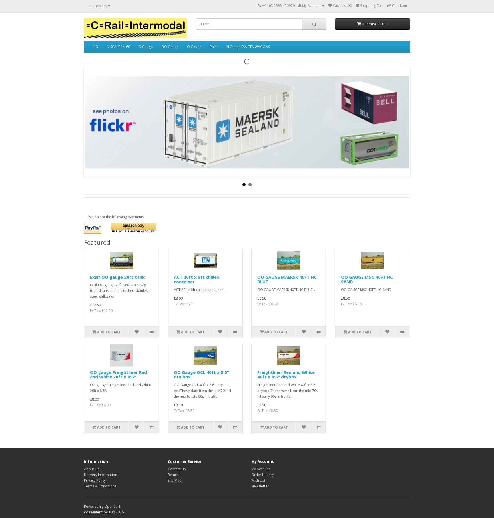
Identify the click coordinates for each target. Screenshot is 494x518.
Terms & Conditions (100, 486)
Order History (262, 474)
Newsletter (260, 486)
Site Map (175, 480)
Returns (174, 474)
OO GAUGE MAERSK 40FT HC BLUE (287, 279)
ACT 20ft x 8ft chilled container (197, 279)
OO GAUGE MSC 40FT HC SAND (367, 279)
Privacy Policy (95, 480)
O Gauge (194, 46)
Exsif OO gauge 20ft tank (117, 277)
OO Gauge (169, 46)
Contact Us (177, 469)
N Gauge (146, 46)
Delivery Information (100, 474)
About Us (91, 469)
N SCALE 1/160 (118, 46)
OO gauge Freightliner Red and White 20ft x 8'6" (118, 374)
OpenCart (112, 506)
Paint (214, 46)
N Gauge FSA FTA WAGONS (248, 46)
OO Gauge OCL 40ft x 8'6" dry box (201, 374)
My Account (260, 469)
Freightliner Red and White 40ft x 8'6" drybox (286, 374)
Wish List (258, 480)
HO (95, 46)
